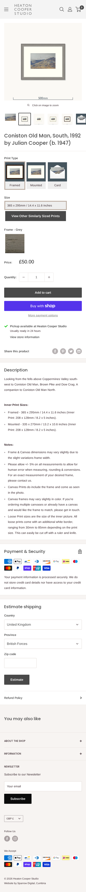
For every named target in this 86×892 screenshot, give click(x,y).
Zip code (10, 654)
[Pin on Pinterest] (63, 351)
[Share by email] (79, 351)
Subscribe (17, 798)
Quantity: (10, 277)
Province (10, 635)
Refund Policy (13, 698)
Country (9, 615)
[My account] (70, 9)
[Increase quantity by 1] (49, 277)
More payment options (43, 315)
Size (7, 197)
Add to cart (43, 292)
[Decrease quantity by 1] (23, 277)
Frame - (13, 229)
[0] (78, 9)
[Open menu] (6, 9)
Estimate (16, 679)
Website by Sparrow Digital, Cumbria (25, 883)
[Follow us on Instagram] (15, 839)
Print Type (11, 158)
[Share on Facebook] (55, 351)
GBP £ (10, 818)
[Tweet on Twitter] (71, 351)
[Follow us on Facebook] (7, 839)
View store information (24, 337)
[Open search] (61, 9)
